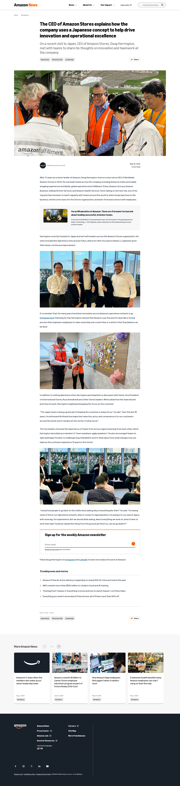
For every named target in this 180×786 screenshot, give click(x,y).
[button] (75, 5)
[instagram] (25, 766)
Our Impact (106, 5)
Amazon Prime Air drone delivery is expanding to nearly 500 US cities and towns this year (84, 580)
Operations (45, 59)
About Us (87, 5)
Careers (72, 726)
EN (41, 748)
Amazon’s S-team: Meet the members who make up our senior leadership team (29, 680)
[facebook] (17, 766)
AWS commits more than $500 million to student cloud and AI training (75, 585)
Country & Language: (44, 746)
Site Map (72, 731)
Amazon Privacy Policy (52, 549)
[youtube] (49, 766)
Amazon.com (42, 736)
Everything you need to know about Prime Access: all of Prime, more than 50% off (81, 596)
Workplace (25, 15)
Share (136, 59)
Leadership (69, 59)
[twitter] (33, 766)
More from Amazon (76, 736)
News (71, 5)
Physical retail (57, 59)
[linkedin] (41, 766)
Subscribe (125, 5)
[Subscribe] (133, 544)
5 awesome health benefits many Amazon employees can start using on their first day (145, 680)
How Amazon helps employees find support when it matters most (106, 680)
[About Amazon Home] (20, 726)
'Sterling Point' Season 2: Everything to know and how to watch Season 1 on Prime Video (84, 590)
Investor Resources (45, 740)
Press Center (43, 731)
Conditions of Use (29, 774)
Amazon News (43, 726)
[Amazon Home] (25, 4)
